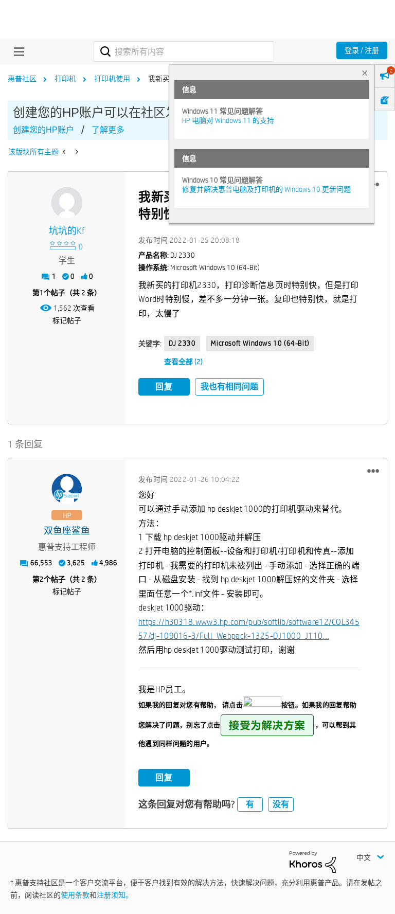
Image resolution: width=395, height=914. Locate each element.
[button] (373, 471)
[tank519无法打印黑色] (76, 151)
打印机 (65, 78)
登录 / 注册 (362, 50)
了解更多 (108, 130)
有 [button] (250, 804)
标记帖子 (66, 320)
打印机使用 (112, 78)
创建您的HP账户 (43, 130)
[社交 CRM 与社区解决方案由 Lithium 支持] (313, 861)
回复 (164, 386)
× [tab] (365, 72)
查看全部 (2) (183, 361)
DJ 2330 (182, 343)
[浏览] (16, 51)
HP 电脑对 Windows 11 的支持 (228, 120)
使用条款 (75, 895)
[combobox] (184, 51)
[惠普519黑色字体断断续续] (65, 151)
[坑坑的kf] (66, 202)
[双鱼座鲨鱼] (66, 489)
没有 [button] (281, 804)
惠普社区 (22, 78)
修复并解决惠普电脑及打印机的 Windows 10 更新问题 (266, 189)
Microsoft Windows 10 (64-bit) (260, 343)
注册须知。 (115, 895)
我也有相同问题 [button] (229, 386)
